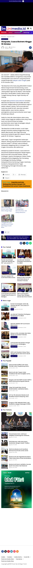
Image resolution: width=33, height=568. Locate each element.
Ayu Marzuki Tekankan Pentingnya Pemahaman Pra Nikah (24, 261)
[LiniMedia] (13, 28)
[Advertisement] (16, 526)
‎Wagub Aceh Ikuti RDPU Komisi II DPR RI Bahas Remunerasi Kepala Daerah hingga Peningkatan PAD (20, 380)
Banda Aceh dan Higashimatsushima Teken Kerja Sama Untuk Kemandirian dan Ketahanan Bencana (20, 457)
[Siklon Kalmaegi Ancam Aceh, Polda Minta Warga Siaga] (7, 203)
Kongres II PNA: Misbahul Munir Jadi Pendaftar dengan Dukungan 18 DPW (19, 403)
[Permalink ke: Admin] (3, 47)
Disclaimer (19, 559)
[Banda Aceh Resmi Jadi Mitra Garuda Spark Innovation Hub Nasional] (4, 466)
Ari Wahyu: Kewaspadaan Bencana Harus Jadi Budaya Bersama (21, 210)
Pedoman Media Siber (7, 559)
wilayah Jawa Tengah (20, 80)
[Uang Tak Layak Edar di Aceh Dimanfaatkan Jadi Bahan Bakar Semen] (4, 389)
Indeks (3, 557)
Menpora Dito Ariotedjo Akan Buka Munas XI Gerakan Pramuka (24, 279)
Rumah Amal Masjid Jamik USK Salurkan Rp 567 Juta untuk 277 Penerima (7, 261)
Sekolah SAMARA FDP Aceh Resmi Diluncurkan (8, 276)
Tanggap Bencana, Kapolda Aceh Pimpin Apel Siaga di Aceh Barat (7, 225)
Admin (6, 47)
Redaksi (9, 557)
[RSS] (17, 551)
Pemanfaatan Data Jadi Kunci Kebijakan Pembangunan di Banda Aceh (19, 434)
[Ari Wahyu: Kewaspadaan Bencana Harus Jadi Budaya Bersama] (22, 203)
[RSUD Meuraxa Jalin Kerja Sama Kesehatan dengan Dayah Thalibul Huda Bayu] (4, 443)
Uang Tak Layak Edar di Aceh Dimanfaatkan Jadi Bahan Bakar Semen (18, 388)
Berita (3, 256)
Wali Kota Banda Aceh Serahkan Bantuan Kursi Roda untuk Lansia (18, 450)
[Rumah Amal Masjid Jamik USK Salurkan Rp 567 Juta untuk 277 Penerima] (8, 253)
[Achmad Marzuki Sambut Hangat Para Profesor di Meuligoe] (8, 287)
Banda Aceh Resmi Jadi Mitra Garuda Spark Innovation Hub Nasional (20, 465)
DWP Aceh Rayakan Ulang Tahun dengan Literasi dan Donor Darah (24, 295)
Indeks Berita (18, 557)
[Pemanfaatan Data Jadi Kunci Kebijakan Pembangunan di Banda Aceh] (4, 435)
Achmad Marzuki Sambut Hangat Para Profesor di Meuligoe (8, 295)
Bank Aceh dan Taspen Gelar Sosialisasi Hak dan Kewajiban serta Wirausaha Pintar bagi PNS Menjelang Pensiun (20, 373)
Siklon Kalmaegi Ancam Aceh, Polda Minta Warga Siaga (6, 209)
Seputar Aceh (5, 39)
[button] (31, 28)
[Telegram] (27, 243)
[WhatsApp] (30, 243)
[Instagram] (14, 551)
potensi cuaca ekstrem (17, 101)
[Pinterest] (8, 551)
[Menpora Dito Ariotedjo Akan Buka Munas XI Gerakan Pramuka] (24, 270)
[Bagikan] (30, 47)
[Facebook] (21, 243)
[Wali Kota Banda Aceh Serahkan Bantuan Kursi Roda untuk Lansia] (4, 450)
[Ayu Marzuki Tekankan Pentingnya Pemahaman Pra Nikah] (24, 253)
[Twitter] (24, 243)
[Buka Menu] (28, 28)
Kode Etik (26, 557)
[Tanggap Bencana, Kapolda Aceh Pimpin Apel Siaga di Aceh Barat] (7, 218)
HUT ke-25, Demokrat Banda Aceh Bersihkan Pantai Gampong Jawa (19, 395)
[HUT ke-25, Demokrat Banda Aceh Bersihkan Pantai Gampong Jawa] (4, 396)
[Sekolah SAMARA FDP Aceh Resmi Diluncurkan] (8, 269)
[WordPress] (11, 551)
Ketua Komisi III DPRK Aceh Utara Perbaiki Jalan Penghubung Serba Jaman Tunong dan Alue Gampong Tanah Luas (19, 365)
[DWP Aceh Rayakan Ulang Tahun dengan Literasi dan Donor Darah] (24, 287)
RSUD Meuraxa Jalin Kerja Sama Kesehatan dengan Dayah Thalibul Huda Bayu (19, 442)
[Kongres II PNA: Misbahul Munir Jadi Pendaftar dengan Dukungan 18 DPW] (4, 404)
